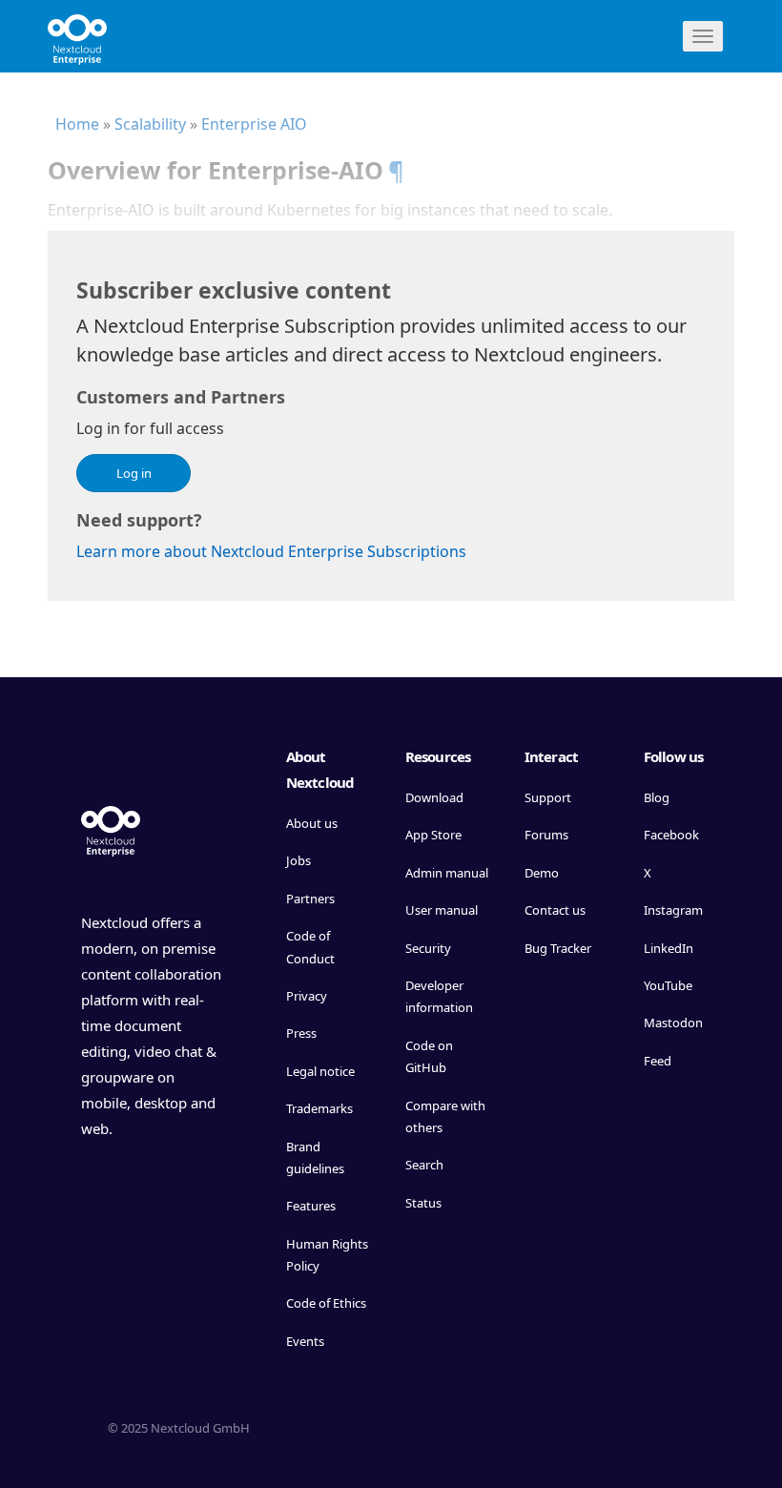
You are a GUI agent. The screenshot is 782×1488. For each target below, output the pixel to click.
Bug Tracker (558, 948)
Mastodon (673, 1022)
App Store (433, 834)
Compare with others (445, 1116)
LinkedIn (668, 948)
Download (434, 797)
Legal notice (320, 1071)
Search (424, 1164)
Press (301, 1033)
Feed (657, 1060)
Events (305, 1341)
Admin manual (446, 872)
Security (428, 948)
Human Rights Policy (327, 1254)
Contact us (555, 910)
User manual (441, 910)
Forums (546, 834)
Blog (656, 797)
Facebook (671, 834)
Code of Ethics (326, 1303)
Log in (134, 473)
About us (312, 823)
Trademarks (319, 1108)
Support (548, 797)
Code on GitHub (429, 1056)
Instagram (673, 910)
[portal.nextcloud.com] (77, 33)
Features (311, 1205)
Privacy (306, 995)
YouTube (668, 985)
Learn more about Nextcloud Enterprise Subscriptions (271, 551)
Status (423, 1202)
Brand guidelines (315, 1157)
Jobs (298, 860)
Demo (542, 872)
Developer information (439, 996)
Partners (310, 898)
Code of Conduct (310, 946)
